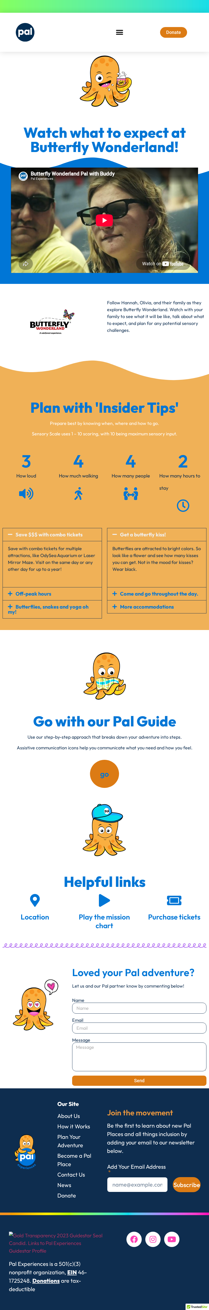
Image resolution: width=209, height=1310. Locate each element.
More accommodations (147, 606)
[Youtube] (171, 1239)
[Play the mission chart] (104, 900)
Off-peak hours (33, 593)
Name (78, 1000)
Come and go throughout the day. (159, 593)
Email (77, 1020)
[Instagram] (153, 1239)
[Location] (35, 900)
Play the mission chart (104, 921)
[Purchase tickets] (174, 900)
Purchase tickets (174, 916)
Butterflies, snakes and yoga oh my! (48, 609)
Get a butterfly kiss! (143, 534)
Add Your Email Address (136, 1167)
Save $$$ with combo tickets (49, 534)
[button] (119, 32)
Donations (46, 1280)
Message (81, 1040)
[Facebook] (134, 1239)
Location (35, 916)
